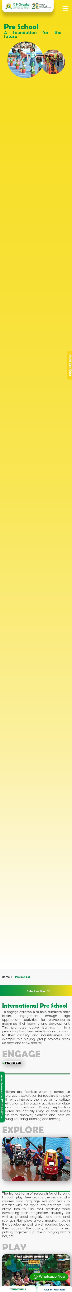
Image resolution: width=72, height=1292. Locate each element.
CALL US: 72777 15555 (54, 1289)
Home (6, 977)
